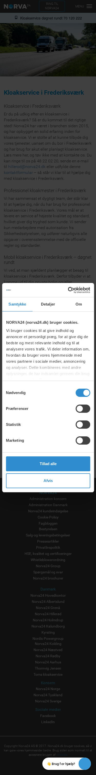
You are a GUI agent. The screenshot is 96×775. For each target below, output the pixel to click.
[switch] (83, 409)
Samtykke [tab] (17, 304)
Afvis (48, 480)
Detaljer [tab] (48, 304)
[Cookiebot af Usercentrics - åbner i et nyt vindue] (68, 290)
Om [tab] (79, 304)
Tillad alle (48, 464)
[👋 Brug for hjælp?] (85, 764)
